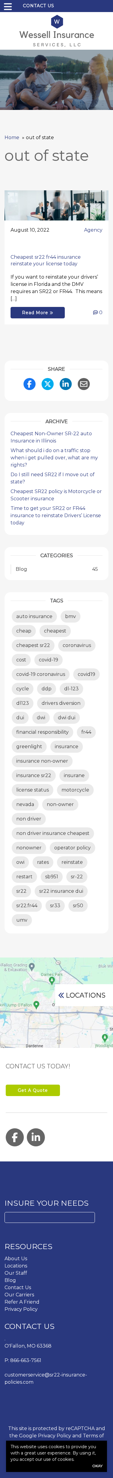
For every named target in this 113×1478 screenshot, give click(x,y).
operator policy (72, 848)
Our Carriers (19, 1295)
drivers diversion (61, 703)
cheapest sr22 (33, 645)
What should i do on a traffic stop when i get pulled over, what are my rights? (54, 458)
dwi (41, 717)
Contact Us (38, 5)
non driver (28, 819)
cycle (22, 689)
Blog (10, 1280)
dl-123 (71, 689)
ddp (47, 689)
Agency (93, 230)
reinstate (72, 862)
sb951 (51, 877)
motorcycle (75, 790)
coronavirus (77, 645)
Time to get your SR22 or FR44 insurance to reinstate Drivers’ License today (56, 515)
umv (21, 920)
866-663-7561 (25, 1360)
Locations (85, 995)
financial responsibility (42, 732)
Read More (36, 312)
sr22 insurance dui (61, 891)
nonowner (29, 848)
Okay (97, 1466)
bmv (70, 616)
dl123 (22, 703)
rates (43, 862)
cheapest (55, 631)
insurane (74, 775)
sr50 (78, 905)
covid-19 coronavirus (40, 674)
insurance (66, 746)
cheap (23, 631)
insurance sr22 (33, 775)
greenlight (29, 746)
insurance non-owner (42, 761)
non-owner (60, 804)
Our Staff (16, 1273)
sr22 (21, 891)
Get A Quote (33, 1090)
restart (24, 877)
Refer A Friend (22, 1302)
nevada (25, 804)
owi (20, 862)
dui (20, 717)
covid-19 (48, 660)
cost (21, 660)
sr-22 (77, 877)
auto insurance (34, 616)
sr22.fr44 (26, 905)
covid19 (86, 674)
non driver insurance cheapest (52, 833)
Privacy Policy (21, 1309)
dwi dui (66, 717)
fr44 (86, 732)
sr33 (55, 905)
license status (32, 790)
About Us (16, 1258)
